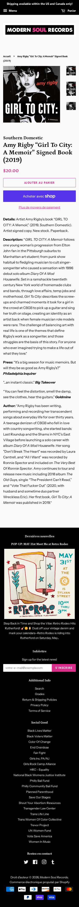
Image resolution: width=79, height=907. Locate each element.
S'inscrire (63, 668)
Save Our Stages (39, 797)
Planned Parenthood (39, 791)
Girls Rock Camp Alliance (39, 764)
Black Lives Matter (39, 730)
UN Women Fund (39, 830)
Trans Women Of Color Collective (40, 819)
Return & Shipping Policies (39, 699)
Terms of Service (39, 710)
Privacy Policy (39, 705)
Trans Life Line (39, 814)
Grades (39, 694)
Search (39, 688)
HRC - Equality (39, 769)
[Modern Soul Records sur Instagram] (44, 862)
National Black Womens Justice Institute (39, 775)
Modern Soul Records (54, 877)
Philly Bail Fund (39, 780)
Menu (12, 11)
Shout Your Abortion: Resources (39, 803)
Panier (71, 11)
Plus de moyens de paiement (39, 207)
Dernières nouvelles (39, 536)
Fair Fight (39, 753)
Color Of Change (39, 741)
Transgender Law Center (39, 808)
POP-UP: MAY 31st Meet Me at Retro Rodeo (39, 544)
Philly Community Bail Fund (40, 786)
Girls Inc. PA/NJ (39, 758)
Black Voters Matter (39, 736)
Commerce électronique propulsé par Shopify (40, 882)
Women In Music (40, 841)
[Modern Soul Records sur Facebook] (35, 862)
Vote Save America (39, 836)
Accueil (7, 56)
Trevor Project (39, 825)
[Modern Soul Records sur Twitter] (26, 862)
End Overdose (39, 747)
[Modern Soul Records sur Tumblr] (53, 862)
